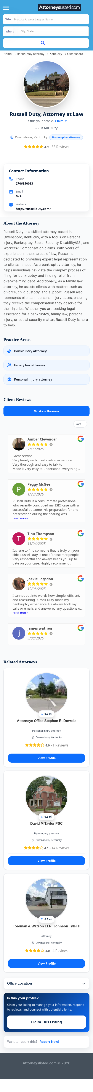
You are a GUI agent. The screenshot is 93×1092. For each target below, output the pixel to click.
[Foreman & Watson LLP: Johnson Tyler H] (46, 899)
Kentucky (56, 54)
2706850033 (24, 183)
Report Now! (49, 1042)
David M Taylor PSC (46, 823)
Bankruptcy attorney (30, 54)
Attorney (46, 936)
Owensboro (75, 54)
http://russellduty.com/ (33, 209)
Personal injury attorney (46, 730)
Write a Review (46, 411)
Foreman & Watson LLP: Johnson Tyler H (46, 926)
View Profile (47, 758)
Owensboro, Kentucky (49, 737)
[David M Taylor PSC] (46, 796)
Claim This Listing (46, 1022)
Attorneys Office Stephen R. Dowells (46, 721)
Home (7, 54)
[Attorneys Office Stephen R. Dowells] (46, 693)
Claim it (61, 121)
